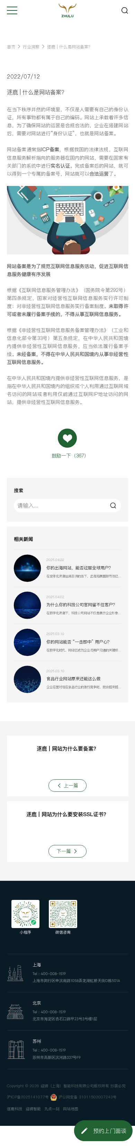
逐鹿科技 (14, 1109)
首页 (11, 47)
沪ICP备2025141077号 (28, 1097)
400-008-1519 (53, 974)
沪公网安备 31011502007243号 (87, 1097)
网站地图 (70, 1109)
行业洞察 (31, 47)
